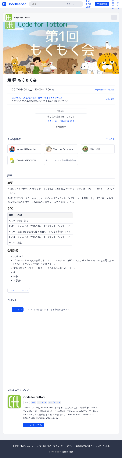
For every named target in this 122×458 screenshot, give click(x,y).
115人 (26, 402)
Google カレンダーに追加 (104, 90)
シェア (13, 290)
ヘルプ (38, 446)
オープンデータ (54, 402)
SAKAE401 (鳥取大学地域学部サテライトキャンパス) (37, 97)
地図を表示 (110, 99)
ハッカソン (42, 402)
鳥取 (33, 402)
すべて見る (109, 138)
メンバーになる (34, 425)
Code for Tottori (22, 17)
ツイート (24, 290)
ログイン (17, 309)
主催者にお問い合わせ (22, 446)
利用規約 (47, 446)
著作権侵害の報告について (88, 446)
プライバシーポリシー (63, 446)
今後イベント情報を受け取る (61, 121)
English (106, 446)
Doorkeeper (67, 451)
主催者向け (102, 4)
